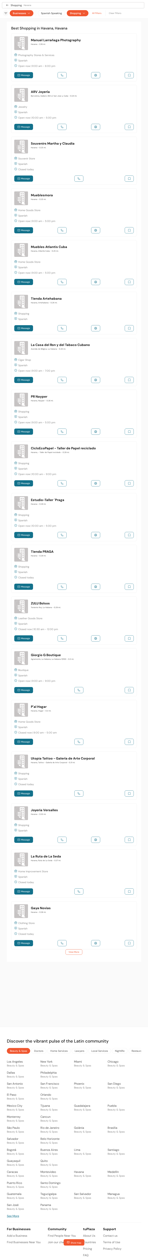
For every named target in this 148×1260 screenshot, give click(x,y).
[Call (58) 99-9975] (78, 179)
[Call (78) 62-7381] (62, 943)
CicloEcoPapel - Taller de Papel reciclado (63, 448)
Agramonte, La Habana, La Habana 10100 (52, 659)
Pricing (87, 1249)
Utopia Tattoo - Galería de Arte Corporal (63, 758)
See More (13, 1216)
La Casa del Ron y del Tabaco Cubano (60, 345)
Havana (38, 44)
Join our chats (57, 1242)
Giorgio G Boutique (46, 655)
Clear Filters (115, 13)
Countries (89, 1242)
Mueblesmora (42, 195)
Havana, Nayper (42, 400)
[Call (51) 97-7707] (62, 127)
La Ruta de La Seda (46, 856)
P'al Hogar (39, 707)
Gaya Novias (41, 908)
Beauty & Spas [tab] (18, 1051)
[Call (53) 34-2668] (62, 282)
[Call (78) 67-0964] (62, 432)
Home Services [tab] (59, 1051)
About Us (89, 1236)
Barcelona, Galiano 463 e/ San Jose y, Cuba (54, 96)
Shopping (75, 13)
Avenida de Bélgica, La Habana (48, 349)
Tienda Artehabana (46, 298)
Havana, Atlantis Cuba (44, 251)
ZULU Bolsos (40, 603)
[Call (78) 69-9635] (78, 690)
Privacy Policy (112, 1249)
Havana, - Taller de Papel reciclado (50, 452)
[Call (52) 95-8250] (62, 230)
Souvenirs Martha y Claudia (53, 143)
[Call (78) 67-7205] (62, 638)
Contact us (110, 1236)
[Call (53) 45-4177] (78, 742)
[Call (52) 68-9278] (62, 587)
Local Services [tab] (99, 1051)
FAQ (85, 1255)
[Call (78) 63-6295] (62, 535)
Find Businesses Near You (24, 1242)
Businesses (19, 13)
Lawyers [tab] (79, 1051)
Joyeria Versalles (44, 810)
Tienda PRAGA (42, 551)
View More (74, 952)
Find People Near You (62, 1236)
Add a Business (17, 1236)
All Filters (96, 13)
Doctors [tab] (38, 1051)
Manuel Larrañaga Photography (56, 40)
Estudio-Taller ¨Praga (47, 500)
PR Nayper (39, 396)
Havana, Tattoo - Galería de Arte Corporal (53, 762)
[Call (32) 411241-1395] (62, 328)
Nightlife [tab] (120, 1051)
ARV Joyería (40, 92)
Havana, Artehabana (44, 302)
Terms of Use (111, 1242)
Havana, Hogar (41, 711)
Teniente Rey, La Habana (46, 607)
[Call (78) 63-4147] (78, 891)
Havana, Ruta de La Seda (46, 860)
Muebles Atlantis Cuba (49, 247)
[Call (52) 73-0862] (62, 380)
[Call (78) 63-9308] (62, 483)
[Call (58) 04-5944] (78, 793)
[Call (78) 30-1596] (62, 75)
